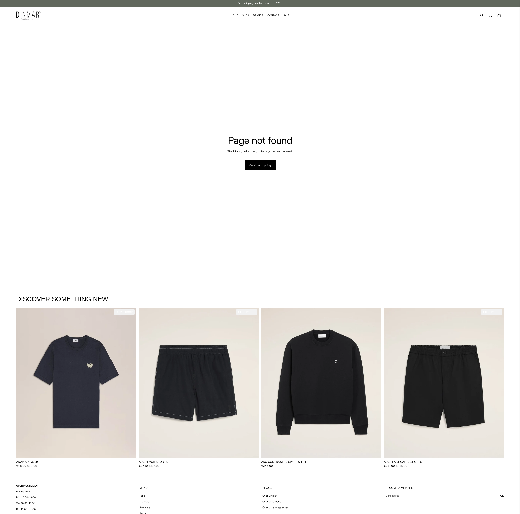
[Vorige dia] (22, 382)
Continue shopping (260, 165)
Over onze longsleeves (275, 507)
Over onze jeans (271, 501)
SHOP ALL (498, 301)
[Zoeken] (481, 15)
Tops (142, 495)
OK (502, 495)
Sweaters (144, 507)
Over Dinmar (269, 495)
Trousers (144, 501)
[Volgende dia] (130, 382)
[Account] (490, 15)
